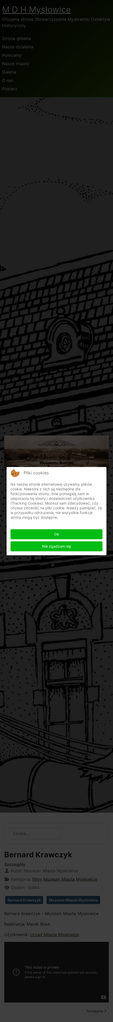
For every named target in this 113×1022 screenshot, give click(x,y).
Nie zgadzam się (56, 546)
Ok (56, 534)
